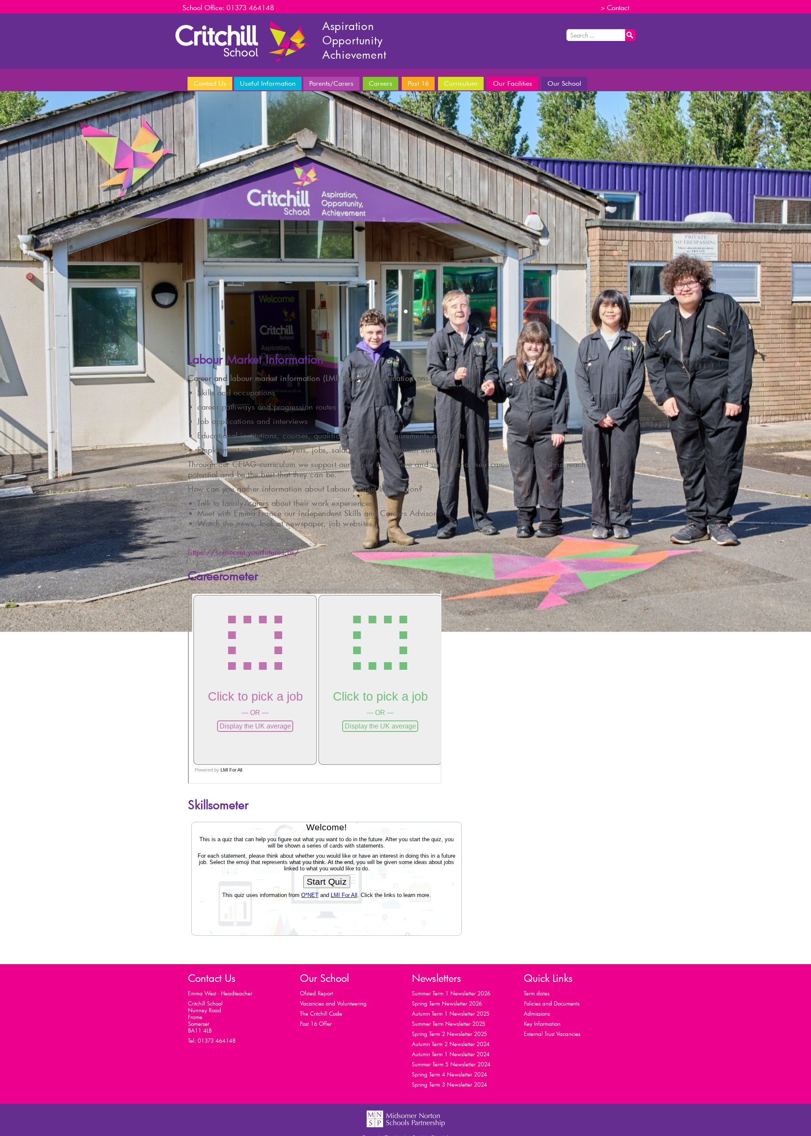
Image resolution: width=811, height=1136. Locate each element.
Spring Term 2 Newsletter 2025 (449, 1034)
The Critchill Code (321, 1013)
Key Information (542, 1023)
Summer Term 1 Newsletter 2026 (451, 993)
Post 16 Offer (316, 1023)
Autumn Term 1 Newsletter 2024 (451, 1054)
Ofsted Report (316, 993)
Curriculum (461, 83)
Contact (618, 7)
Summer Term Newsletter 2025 (448, 1023)
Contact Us (209, 83)
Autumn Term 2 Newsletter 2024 (451, 1044)
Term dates (537, 993)
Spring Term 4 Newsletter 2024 (449, 1074)
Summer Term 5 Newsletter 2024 (451, 1064)
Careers (410, 87)
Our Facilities (512, 83)
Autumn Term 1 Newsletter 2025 (451, 1013)
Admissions (537, 1013)
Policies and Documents (552, 1003)
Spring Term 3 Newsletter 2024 (449, 1084)
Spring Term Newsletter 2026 (447, 1003)
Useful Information (268, 83)
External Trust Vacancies (552, 1034)
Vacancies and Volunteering (333, 1003)
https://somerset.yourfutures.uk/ (243, 552)
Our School (564, 83)
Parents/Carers (331, 83)
